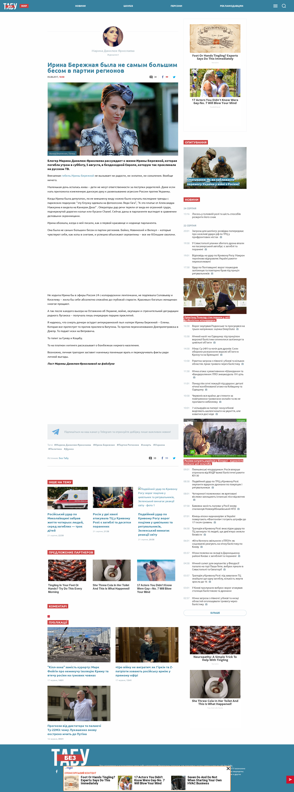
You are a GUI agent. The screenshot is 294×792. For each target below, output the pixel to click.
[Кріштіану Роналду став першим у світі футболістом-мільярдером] (215, 297)
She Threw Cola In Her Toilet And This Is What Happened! (215, 702)
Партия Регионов (129, 445)
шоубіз (128, 6)
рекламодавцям (231, 6)
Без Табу (64, 458)
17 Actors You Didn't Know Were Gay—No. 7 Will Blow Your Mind (154, 588)
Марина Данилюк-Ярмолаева (73, 445)
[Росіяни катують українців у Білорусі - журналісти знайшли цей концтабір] (215, 439)
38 (155, 77)
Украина (160, 445)
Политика (56, 449)
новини (80, 6)
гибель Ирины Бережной (78, 175)
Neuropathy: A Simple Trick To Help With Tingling (215, 658)
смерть (147, 445)
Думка (70, 449)
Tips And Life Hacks (215, 708)
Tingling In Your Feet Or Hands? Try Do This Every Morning (65, 588)
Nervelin (215, 664)
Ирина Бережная (105, 445)
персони (176, 6)
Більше (215, 612)
